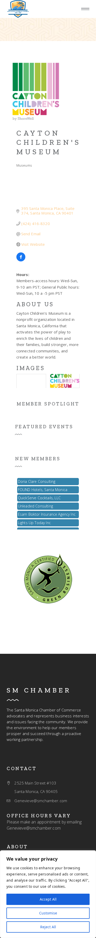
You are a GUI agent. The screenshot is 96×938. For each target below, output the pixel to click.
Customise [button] (48, 913)
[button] (85, 9)
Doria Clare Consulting (37, 479)
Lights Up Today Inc (34, 521)
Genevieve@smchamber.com (34, 828)
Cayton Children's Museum (48, 142)
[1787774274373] (48, 578)
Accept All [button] (48, 899)
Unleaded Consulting (35, 504)
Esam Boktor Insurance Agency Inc (47, 512)
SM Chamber (39, 690)
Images (30, 368)
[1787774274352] (18, 9)
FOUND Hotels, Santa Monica (42, 488)
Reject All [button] (48, 926)
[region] (48, 894)
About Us (35, 304)
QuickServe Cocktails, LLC (39, 496)
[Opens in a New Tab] (20, 259)
